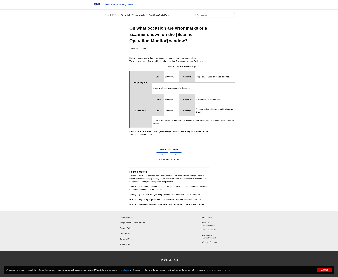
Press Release (126, 217)
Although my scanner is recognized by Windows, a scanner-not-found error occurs (164, 194)
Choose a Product (139, 15)
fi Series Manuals (208, 225)
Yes (162, 154)
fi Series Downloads (209, 238)
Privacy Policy (126, 228)
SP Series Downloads (209, 242)
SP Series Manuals (208, 230)
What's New (206, 217)
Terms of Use (126, 239)
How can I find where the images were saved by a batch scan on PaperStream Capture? (167, 204)
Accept (324, 270)
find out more (124, 270)
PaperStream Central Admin (159, 15)
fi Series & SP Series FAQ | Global (116, 15)
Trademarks (125, 244)
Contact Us (125, 233)
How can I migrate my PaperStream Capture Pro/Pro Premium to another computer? (165, 199)
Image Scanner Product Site (132, 223)
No (176, 154)
